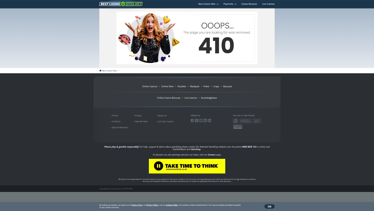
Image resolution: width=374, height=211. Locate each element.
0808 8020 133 (249, 146)
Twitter (197, 120)
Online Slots (167, 86)
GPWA (238, 127)
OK (269, 206)
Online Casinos (149, 86)
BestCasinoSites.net (120, 4)
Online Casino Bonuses (168, 97)
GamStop (196, 149)
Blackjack (194, 86)
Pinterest (201, 120)
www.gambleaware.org (257, 121)
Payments (228, 4)
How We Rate (141, 121)
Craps (216, 86)
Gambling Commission (245, 120)
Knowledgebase (209, 97)
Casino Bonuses (249, 4)
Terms (115, 115)
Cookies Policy (172, 205)
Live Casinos (268, 4)
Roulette (182, 86)
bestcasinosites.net (115, 189)
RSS (209, 120)
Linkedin (205, 120)
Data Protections (120, 127)
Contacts (116, 121)
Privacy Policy (152, 205)
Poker (206, 86)
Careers (211, 154)
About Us (162, 115)
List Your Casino (165, 121)
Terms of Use (136, 205)
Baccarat (227, 86)
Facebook (192, 120)
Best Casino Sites (206, 4)
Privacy (138, 115)
